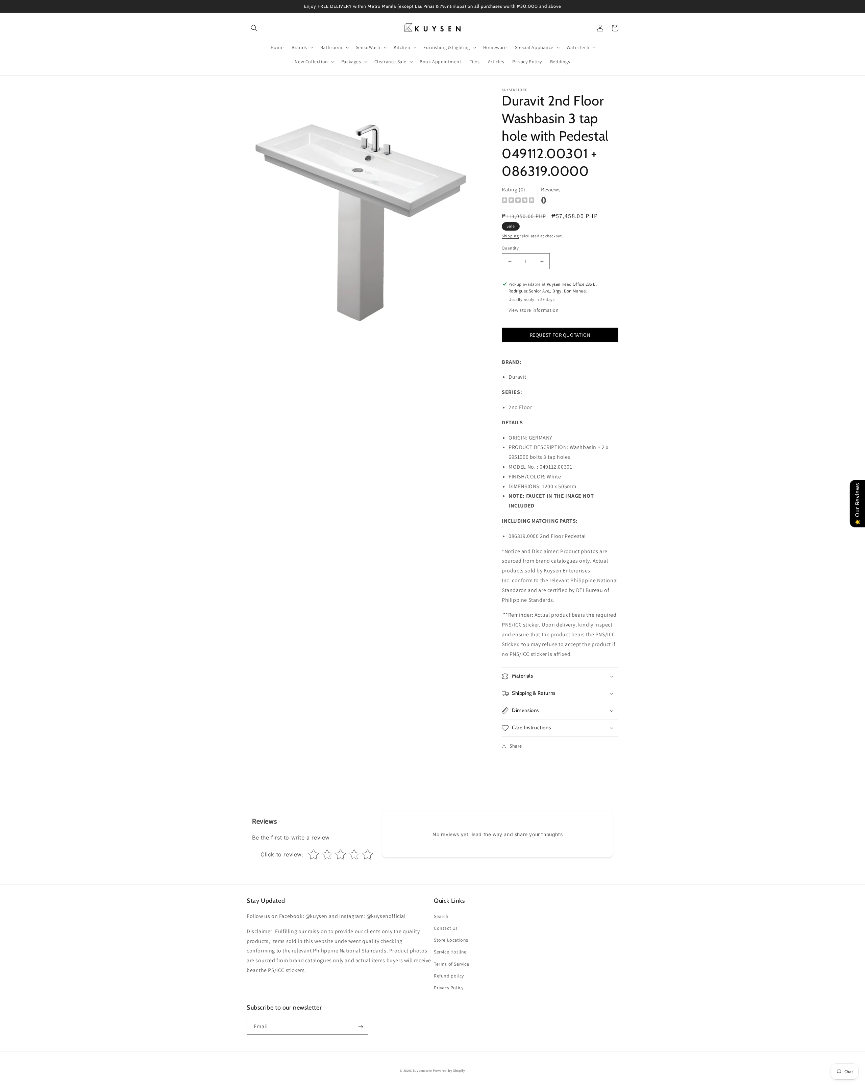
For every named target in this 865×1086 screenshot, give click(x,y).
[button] (254, 28)
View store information (534, 310)
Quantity (510, 248)
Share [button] (516, 746)
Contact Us (446, 928)
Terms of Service (451, 964)
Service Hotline (450, 952)
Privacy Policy (448, 988)
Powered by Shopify (449, 1070)
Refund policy (449, 976)
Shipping (510, 235)
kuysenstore (422, 1070)
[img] (518, 201)
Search (441, 916)
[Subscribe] (360, 1027)
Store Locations (451, 940)
